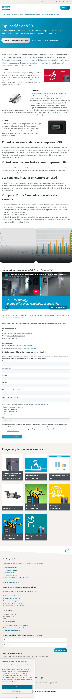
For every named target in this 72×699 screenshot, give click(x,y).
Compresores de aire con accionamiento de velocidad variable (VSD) (12, 475)
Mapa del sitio (53, 683)
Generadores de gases (11, 570)
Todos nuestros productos (12, 580)
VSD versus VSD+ (9, 508)
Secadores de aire (10, 572)
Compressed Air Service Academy (14, 606)
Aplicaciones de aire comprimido (14, 603)
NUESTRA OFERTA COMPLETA (46, 2)
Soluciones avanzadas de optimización (16, 577)
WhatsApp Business (30, 348)
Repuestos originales (11, 575)
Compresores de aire (11, 567)
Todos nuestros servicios (12, 582)
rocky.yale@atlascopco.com (16, 336)
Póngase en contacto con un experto (16, 40)
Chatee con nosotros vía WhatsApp (15, 628)
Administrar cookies (17, 691)
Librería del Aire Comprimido (13, 596)
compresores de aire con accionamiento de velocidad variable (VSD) (31, 57)
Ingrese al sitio (60, 650)
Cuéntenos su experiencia (12, 630)
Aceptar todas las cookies (17, 687)
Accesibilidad (42, 683)
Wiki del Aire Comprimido (12, 598)
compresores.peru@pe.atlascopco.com (19, 346)
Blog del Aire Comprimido (12, 601)
